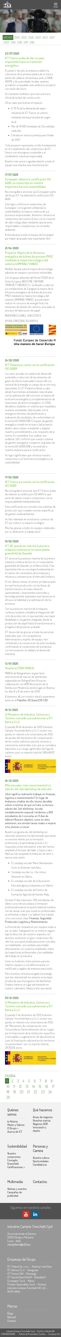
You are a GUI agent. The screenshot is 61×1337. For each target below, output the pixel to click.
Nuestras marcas (42, 1120)
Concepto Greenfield (13, 1161)
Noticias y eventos (17, 1188)
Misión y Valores (16, 1124)
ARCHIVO (8, 37)
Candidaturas (40, 1164)
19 (14, 1091)
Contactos (40, 1181)
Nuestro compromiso (14, 1155)
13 (27, 1086)
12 (20, 1086)
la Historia (12, 1121)
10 (8, 1086)
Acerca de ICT (14, 1131)
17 (53, 1086)
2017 (25, 42)
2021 (51, 37)
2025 (24, 37)
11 (14, 1086)
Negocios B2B (40, 1124)
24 (50, 1091)
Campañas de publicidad (14, 1193)
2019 (13, 42)
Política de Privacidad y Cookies (32, 1334)
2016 (32, 42)
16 (46, 1086)
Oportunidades (41, 1161)
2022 (45, 37)
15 (40, 1086)
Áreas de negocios (43, 1117)
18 (8, 1091)
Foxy (10, 1313)
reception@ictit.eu (18, 1244)
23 (43, 1091)
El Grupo (12, 1128)
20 (21, 1091)
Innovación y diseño (39, 1129)
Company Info (54, 1334)
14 (33, 1086)
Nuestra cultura (41, 1157)
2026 (17, 37)
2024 (31, 37)
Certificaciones (16, 1167)
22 (35, 1091)
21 (28, 1091)
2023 (38, 37)
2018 (19, 42)
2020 (6, 42)
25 (8, 1097)
